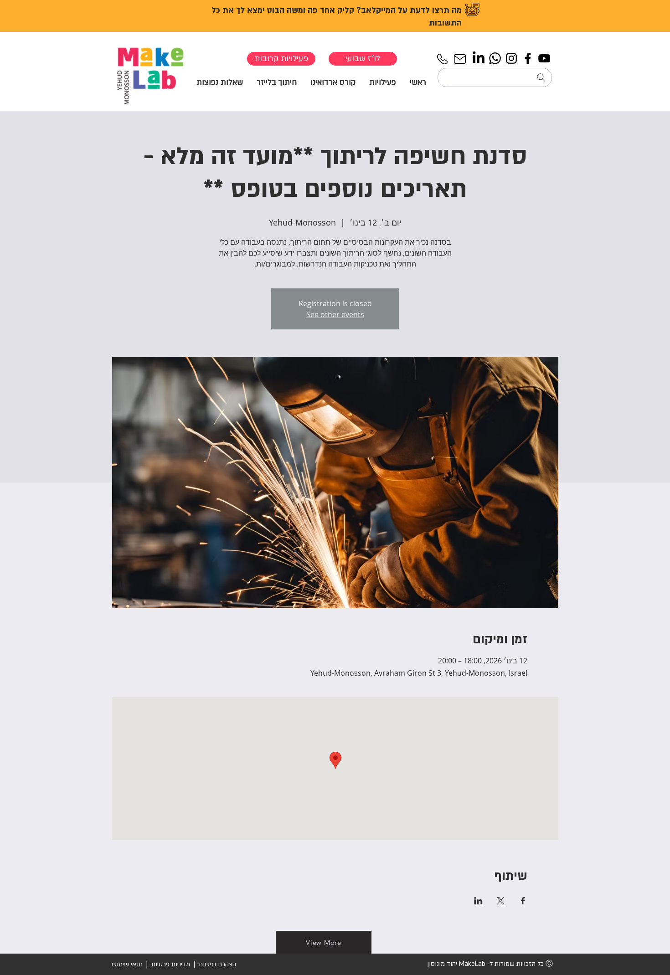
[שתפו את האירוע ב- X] (500, 900)
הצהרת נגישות (216, 964)
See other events (335, 314)
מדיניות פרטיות (170, 964)
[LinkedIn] (478, 58)
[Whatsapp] (495, 58)
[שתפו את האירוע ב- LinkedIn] (478, 900)
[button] (382, 82)
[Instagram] (511, 58)
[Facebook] (528, 58)
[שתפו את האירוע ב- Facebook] (523, 900)
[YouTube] (544, 58)
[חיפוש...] (495, 77)
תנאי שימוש (127, 964)
